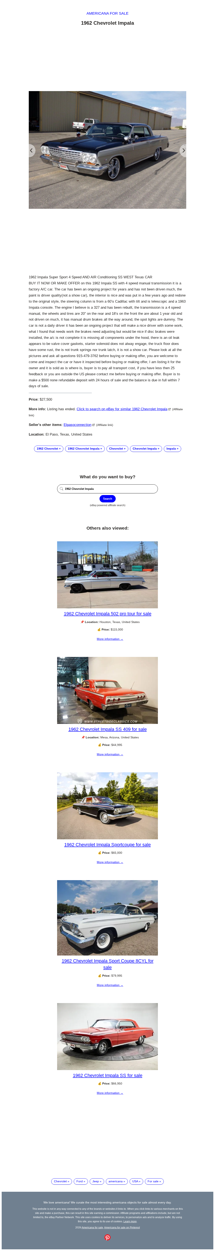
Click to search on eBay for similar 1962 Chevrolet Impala (122, 409)
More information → (110, 639)
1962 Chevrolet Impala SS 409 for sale (107, 729)
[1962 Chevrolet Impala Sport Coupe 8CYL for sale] (107, 954)
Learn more (130, 1221)
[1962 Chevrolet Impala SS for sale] (107, 1069)
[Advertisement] (107, 59)
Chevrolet (116, 448)
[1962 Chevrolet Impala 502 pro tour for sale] (107, 607)
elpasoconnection (77, 425)
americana (116, 1181)
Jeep (95, 1181)
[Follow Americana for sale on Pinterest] (107, 1239)
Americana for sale (107, 13)
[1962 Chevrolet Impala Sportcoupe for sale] (107, 838)
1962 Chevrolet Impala (84, 448)
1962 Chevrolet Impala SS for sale (107, 1075)
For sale (153, 1181)
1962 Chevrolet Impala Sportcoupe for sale (107, 844)
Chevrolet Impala (145, 448)
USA (135, 1181)
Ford (79, 1181)
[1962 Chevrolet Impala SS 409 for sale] (107, 723)
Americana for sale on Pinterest (122, 1227)
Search (107, 498)
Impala (171, 448)
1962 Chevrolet (47, 448)
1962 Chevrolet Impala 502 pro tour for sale (107, 613)
